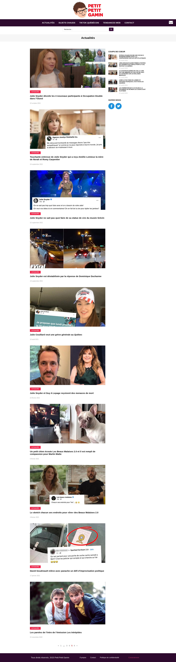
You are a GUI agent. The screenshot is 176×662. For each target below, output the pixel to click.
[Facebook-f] (111, 106)
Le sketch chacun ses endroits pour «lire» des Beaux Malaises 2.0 (64, 512)
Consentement (133, 657)
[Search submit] (111, 29)
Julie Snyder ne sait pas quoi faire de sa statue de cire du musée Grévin (67, 218)
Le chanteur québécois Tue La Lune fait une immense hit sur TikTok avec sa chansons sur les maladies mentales (131, 73)
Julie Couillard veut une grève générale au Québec (56, 334)
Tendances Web (111, 23)
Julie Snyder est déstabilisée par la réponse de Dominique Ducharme (65, 276)
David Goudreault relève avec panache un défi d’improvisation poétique (67, 571)
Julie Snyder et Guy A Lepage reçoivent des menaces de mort (62, 393)
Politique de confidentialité (109, 657)
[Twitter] (119, 106)
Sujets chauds (67, 23)
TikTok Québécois (89, 23)
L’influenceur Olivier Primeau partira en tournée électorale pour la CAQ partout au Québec (132, 64)
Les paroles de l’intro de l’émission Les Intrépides (56, 632)
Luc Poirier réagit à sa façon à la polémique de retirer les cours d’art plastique (132, 89)
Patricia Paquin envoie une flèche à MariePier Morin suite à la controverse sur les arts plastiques (132, 57)
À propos (83, 657)
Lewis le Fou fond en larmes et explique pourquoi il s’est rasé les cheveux (131, 81)
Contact (129, 23)
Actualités (48, 23)
